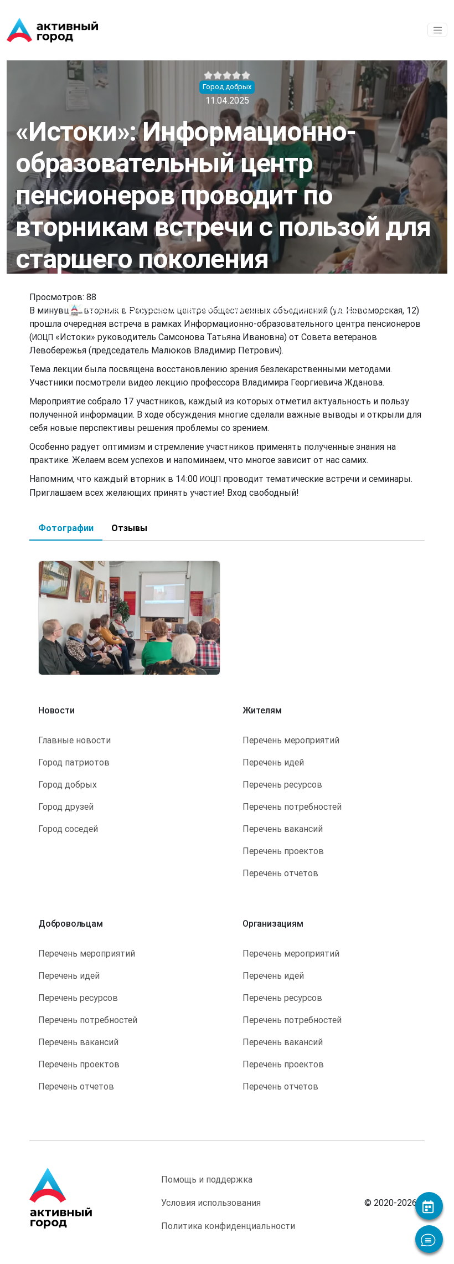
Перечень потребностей (292, 806)
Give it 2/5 (218, 75)
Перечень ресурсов (282, 784)
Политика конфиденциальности (228, 1225)
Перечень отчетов (280, 872)
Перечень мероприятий (291, 740)
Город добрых (67, 784)
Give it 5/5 (246, 75)
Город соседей (68, 828)
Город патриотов (74, 762)
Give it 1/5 (208, 75)
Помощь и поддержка (206, 1179)
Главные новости (74, 740)
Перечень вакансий (283, 828)
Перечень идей (273, 762)
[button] (129, 617)
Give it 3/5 (227, 75)
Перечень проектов (283, 850)
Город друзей (66, 806)
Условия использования (211, 1202)
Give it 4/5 (236, 75)
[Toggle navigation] (437, 30)
